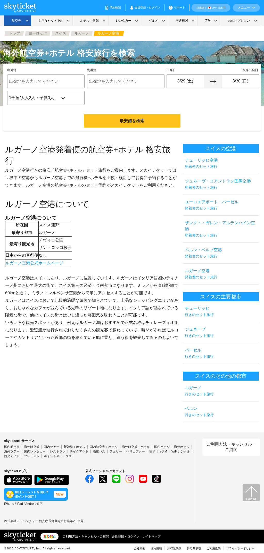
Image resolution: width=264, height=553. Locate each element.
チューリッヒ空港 (201, 163)
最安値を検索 (132, 121)
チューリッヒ (199, 311)
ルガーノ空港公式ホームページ (34, 263)
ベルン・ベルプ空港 (203, 253)
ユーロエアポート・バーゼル (211, 205)
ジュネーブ (199, 332)
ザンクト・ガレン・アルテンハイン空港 (220, 229)
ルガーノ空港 (201, 274)
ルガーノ (199, 391)
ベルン (199, 411)
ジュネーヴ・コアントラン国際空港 (218, 184)
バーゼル (199, 353)
